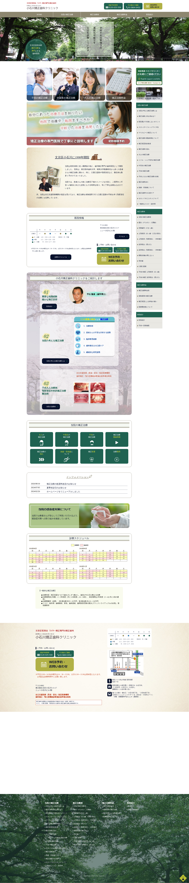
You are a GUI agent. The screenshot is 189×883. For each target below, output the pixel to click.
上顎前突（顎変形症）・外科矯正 (150, 239)
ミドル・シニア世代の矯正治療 (149, 160)
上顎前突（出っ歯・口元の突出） (150, 233)
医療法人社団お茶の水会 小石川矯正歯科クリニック (43, 6)
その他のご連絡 (133, 6)
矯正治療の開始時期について (149, 138)
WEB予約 (153, 6)
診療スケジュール (61, 257)
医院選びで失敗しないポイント (149, 122)
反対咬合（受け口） (145, 244)
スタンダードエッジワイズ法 (149, 127)
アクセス (122, 236)
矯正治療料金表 (144, 290)
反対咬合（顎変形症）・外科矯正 (150, 250)
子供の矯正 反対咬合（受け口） (150, 277)
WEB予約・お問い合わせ (113, 259)
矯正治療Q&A (143, 182)
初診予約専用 (113, 6)
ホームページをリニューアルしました (63, 491)
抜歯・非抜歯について (146, 187)
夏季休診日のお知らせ (56, 488)
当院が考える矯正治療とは (148, 111)
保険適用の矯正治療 (145, 296)
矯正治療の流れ (144, 149)
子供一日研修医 (144, 325)
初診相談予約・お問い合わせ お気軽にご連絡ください (149, 76)
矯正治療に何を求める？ (147, 116)
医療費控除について (145, 307)
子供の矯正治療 (144, 171)
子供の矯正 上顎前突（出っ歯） (150, 272)
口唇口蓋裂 (142, 266)
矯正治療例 (94, 14)
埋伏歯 (141, 261)
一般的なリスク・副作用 (147, 204)
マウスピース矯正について (148, 133)
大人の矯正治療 (144, 154)
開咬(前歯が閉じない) (146, 255)
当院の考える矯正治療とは (55, 361)
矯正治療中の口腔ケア (146, 193)
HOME (39, 14)
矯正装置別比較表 (145, 143)
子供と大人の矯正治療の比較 (149, 176)
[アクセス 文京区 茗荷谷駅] (149, 93)
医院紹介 (149, 14)
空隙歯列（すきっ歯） (146, 228)
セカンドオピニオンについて (149, 198)
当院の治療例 (51, 406)
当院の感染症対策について (79, 515)
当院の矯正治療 (67, 14)
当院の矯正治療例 (145, 217)
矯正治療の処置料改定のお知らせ (61, 484)
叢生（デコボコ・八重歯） (148, 222)
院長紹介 (49, 306)
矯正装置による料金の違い (148, 301)
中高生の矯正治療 (145, 165)
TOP (183, 878)
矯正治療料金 (122, 14)
